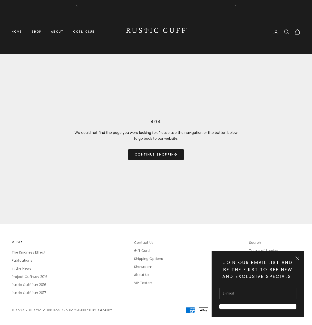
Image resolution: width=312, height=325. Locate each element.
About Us (141, 274)
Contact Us (143, 242)
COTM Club (84, 32)
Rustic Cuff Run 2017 (29, 292)
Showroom (143, 266)
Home (17, 32)
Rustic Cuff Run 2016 (29, 284)
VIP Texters (143, 282)
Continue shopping (156, 154)
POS (56, 310)
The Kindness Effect (29, 252)
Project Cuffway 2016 (30, 276)
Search (255, 242)
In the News (21, 268)
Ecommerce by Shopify (90, 310)
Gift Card (142, 250)
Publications (22, 260)
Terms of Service (263, 250)
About (57, 32)
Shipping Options (148, 258)
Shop (36, 32)
